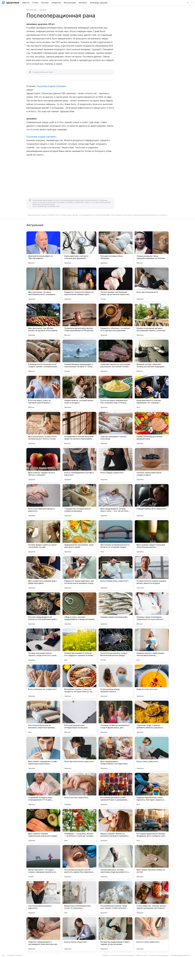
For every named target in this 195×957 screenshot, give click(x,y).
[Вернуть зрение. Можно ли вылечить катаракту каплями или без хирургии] (115, 826)
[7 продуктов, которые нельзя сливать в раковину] (79, 501)
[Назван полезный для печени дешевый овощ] (152, 429)
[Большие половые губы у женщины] (115, 248)
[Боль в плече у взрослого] (79, 934)
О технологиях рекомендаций (158, 955)
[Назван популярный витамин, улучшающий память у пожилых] (152, 320)
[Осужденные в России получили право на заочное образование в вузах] (79, 429)
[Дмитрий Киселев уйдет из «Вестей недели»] (43, 248)
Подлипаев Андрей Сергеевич (51, 86)
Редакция (105, 955)
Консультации (31, 9)
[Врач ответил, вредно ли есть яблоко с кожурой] (43, 465)
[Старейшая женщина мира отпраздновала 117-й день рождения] (43, 790)
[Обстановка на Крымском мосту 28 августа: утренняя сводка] (115, 537)
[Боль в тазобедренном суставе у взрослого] (79, 465)
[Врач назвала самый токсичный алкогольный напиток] (152, 537)
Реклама (19, 955)
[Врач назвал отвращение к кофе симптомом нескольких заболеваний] (43, 754)
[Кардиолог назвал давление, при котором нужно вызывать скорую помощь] (79, 573)
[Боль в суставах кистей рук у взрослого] (43, 501)
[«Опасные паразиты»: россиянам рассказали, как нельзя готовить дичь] (115, 357)
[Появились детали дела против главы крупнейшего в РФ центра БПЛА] (79, 320)
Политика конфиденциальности (180, 955)
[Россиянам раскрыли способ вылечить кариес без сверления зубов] (79, 862)
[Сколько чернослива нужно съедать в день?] (152, 465)
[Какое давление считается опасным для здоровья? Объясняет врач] (79, 248)
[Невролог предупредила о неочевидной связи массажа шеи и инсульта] (43, 934)
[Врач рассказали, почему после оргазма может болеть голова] (43, 429)
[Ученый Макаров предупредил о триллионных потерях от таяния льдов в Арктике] (79, 357)
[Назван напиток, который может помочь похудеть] (79, 393)
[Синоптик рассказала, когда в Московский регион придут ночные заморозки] (115, 645)
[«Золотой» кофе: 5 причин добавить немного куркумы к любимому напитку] (152, 718)
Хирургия (42, 9)
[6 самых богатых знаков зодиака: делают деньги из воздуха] (152, 573)
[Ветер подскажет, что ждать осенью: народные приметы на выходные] (43, 862)
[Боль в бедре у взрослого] (115, 465)
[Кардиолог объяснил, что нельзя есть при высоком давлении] (115, 320)
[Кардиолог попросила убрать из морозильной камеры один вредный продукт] (79, 284)
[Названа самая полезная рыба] (115, 609)
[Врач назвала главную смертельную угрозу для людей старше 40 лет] (43, 826)
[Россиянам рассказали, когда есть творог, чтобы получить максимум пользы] (115, 898)
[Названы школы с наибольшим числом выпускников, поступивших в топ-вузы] (152, 645)
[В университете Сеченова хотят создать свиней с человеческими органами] (43, 357)
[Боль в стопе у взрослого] (152, 934)
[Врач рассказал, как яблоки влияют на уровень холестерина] (43, 320)
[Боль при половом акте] (152, 284)
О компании (11, 955)
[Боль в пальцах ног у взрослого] (43, 681)
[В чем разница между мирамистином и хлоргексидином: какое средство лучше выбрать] (115, 681)
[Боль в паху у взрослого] (152, 754)
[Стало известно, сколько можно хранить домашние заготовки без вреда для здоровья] (152, 898)
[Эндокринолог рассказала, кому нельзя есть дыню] (79, 537)
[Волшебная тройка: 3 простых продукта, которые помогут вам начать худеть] (79, 681)
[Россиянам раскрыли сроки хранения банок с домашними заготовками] (115, 790)
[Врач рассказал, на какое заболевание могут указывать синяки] (43, 284)
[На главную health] (12, 2)
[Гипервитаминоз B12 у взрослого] (152, 501)
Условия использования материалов (122, 955)
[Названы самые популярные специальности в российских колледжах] (152, 609)
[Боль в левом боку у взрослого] (115, 573)
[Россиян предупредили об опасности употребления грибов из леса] (43, 609)
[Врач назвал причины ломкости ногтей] (152, 862)
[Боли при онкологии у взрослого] (79, 754)
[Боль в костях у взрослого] (79, 790)
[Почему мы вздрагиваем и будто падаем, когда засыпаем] (115, 934)
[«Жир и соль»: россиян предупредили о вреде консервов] (79, 609)
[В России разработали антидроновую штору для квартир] (79, 718)
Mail (3, 955)
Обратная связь (141, 955)
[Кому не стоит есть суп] (152, 681)
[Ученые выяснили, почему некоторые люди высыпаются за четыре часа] (115, 862)
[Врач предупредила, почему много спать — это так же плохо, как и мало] (115, 501)
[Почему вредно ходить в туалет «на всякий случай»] (43, 537)
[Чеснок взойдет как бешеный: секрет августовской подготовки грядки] (115, 284)
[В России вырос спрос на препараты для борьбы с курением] (43, 393)
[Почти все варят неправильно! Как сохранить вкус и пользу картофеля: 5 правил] (115, 393)
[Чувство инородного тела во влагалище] (115, 429)
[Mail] (3, 2)
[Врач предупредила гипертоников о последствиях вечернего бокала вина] (115, 754)
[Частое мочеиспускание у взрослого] (43, 898)
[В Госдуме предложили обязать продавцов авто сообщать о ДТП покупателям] (152, 826)
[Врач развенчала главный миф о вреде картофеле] (43, 573)
